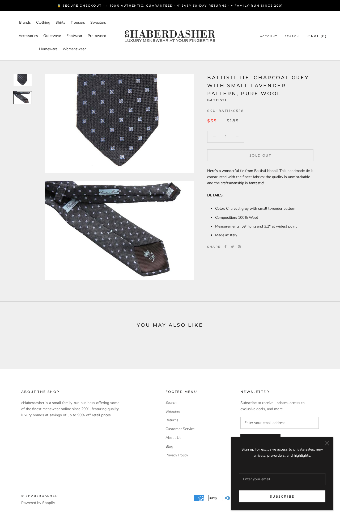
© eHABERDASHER (39, 496)
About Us (173, 437)
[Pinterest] (239, 246)
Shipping (172, 411)
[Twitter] (232, 246)
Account (268, 36)
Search (292, 36)
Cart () (317, 36)
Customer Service (179, 428)
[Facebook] (225, 246)
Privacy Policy (176, 455)
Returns (171, 420)
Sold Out (260, 155)
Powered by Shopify (38, 502)
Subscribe (282, 496)
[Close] (327, 443)
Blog (169, 446)
